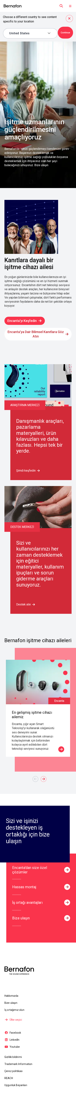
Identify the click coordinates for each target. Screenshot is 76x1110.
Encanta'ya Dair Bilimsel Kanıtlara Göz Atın (36, 334)
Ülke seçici (16, 1019)
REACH (8, 1078)
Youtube (15, 1046)
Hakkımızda (11, 995)
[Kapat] (69, 18)
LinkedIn (14, 1039)
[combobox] (27, 33)
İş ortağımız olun (14, 1009)
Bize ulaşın (10, 1002)
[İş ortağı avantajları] (67, 902)
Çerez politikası (13, 1071)
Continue (65, 32)
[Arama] (61, 6)
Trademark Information (18, 1064)
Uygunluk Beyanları (15, 1085)
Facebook (15, 1032)
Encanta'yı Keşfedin (22, 321)
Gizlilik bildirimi (13, 1056)
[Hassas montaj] (67, 887)
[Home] (12, 6)
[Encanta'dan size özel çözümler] (67, 870)
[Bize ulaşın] (67, 918)
